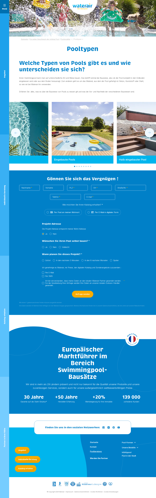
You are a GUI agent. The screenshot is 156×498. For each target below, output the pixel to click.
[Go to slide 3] (79, 166)
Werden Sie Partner (99, 458)
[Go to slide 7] (88, 166)
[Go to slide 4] (81, 166)
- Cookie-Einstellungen (110, 492)
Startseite (94, 442)
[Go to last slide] (15, 132)
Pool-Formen (127, 442)
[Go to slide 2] (76, 166)
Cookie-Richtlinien (96, 492)
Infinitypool (126, 452)
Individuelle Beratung (27, 459)
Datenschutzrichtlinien (81, 492)
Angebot (22, 450)
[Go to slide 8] (90, 166)
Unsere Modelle (129, 447)
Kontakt (93, 447)
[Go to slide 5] (83, 166)
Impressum (69, 492)
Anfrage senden (82, 294)
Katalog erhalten (25, 468)
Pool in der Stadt (129, 456)
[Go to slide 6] (86, 166)
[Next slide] (149, 132)
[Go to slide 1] (74, 166)
